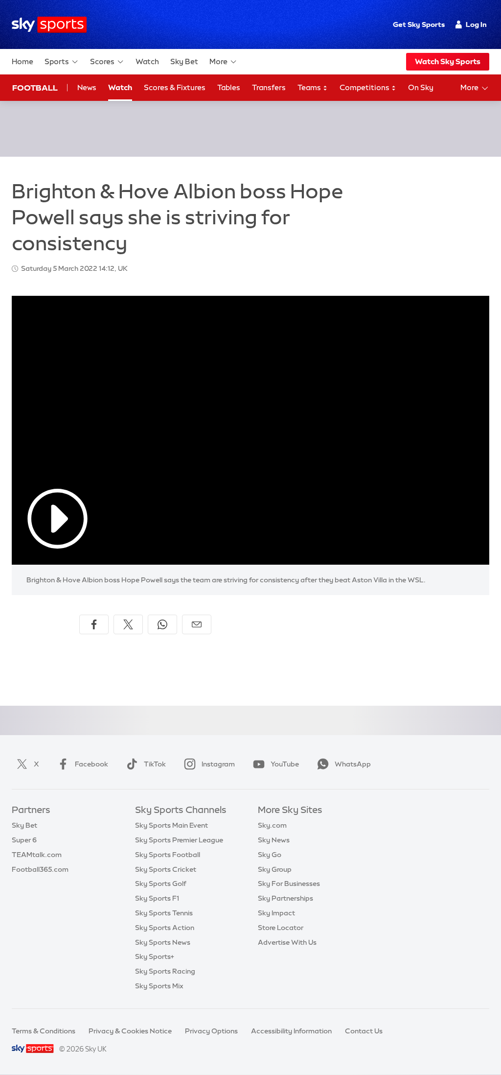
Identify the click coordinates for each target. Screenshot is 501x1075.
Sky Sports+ (154, 956)
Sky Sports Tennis (164, 912)
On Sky (420, 87)
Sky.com (272, 825)
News (86, 87)
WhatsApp (353, 764)
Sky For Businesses (289, 883)
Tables (228, 87)
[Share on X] (128, 624)
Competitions (365, 87)
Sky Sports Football (167, 854)
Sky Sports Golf (160, 883)
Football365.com (40, 869)
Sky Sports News (162, 942)
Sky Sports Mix (159, 985)
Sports (57, 61)
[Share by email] (196, 624)
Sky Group (275, 869)
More (218, 61)
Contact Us (364, 1030)
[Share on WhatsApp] (162, 624)
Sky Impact (276, 912)
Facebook (91, 764)
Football (35, 88)
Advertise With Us (287, 942)
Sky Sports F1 (157, 898)
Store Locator (280, 927)
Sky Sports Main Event (171, 825)
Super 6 (24, 839)
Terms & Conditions (43, 1030)
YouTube (285, 764)
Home (22, 61)
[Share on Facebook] (94, 624)
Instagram (218, 764)
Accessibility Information (291, 1030)
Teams (309, 87)
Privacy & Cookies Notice (130, 1030)
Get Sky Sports (419, 24)
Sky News (274, 839)
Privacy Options (211, 1030)
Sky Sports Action (164, 927)
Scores (102, 61)
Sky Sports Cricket (165, 869)
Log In (476, 24)
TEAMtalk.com (37, 854)
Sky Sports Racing (165, 971)
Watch (147, 61)
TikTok (155, 764)
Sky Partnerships (285, 898)
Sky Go (269, 854)
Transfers (269, 87)
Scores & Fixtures (174, 87)
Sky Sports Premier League (179, 839)
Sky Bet (184, 61)
